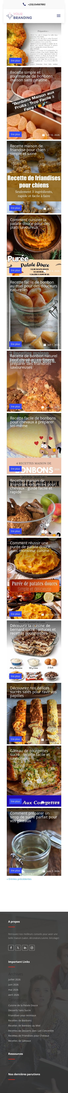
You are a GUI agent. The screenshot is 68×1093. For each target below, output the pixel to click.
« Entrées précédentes (19, 879)
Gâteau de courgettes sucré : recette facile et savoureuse (30, 754)
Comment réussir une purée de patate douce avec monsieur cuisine (30, 546)
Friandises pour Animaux (22, 1015)
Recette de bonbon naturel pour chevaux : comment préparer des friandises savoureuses (33, 361)
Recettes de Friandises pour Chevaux (28, 1035)
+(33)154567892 (36, 4)
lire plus (15, 60)
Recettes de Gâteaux (19, 1040)
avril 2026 (13, 994)
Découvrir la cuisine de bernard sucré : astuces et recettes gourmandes (33, 629)
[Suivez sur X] (18, 948)
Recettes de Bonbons (20, 1020)
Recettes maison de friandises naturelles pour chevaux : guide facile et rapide (32, 486)
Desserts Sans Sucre (19, 1010)
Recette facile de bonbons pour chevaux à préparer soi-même (33, 421)
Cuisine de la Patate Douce (23, 1005)
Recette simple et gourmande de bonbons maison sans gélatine (31, 76)
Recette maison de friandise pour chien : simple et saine (29, 149)
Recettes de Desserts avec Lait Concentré (31, 1030)
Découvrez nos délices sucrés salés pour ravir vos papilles (33, 691)
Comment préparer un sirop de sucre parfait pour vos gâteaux (33, 816)
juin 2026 (13, 984)
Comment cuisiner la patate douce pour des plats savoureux (30, 223)
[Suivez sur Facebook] (11, 948)
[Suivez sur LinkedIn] (25, 948)
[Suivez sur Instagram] (32, 948)
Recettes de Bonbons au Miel (24, 1025)
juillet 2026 (14, 979)
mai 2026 (13, 989)
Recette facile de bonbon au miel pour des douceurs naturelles (33, 285)
